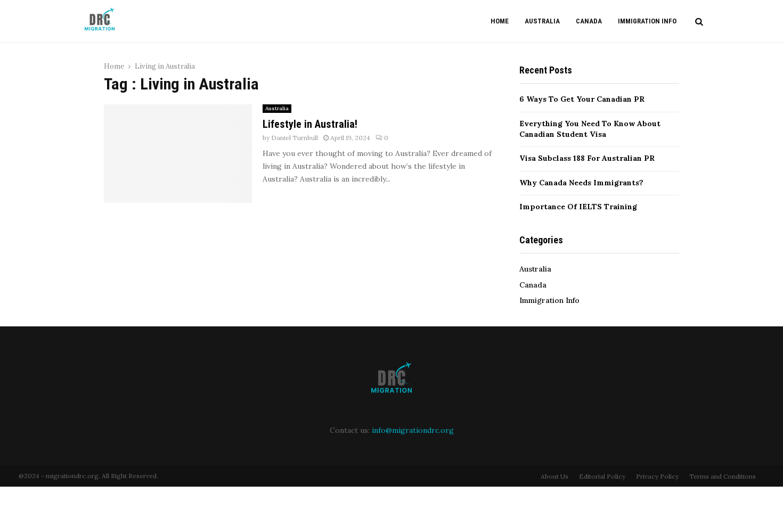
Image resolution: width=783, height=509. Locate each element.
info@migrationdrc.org (413, 430)
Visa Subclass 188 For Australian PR (587, 158)
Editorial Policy (602, 476)
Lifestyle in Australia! (310, 124)
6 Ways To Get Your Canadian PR (582, 99)
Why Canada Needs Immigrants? (581, 182)
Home (500, 21)
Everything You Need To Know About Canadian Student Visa (589, 129)
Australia (542, 21)
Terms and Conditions (722, 476)
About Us (554, 476)
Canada (589, 21)
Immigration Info (647, 21)
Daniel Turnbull (294, 138)
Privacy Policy (657, 476)
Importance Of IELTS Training (578, 206)
